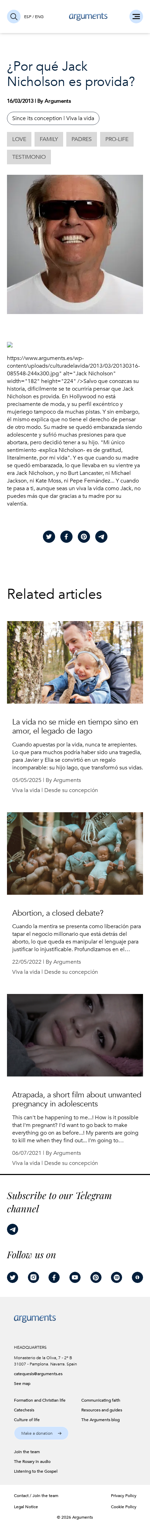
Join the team (45, 1495)
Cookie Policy (123, 1507)
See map (22, 1383)
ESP (27, 16)
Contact (21, 1495)
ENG (39, 16)
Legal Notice (26, 1507)
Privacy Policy (123, 1495)
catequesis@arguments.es (38, 1374)
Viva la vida (80, 118)
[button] (41, 1433)
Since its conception (37, 118)
